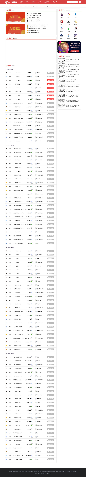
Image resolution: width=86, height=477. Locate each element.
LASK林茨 (29, 148)
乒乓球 (60, 6)
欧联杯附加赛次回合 (18, 383)
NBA (37, 6)
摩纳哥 (29, 364)
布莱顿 (29, 376)
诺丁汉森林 (29, 178)
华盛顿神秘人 (28, 194)
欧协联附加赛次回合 (18, 357)
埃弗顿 (38, 304)
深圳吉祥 (29, 228)
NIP (38, 448)
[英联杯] (75, 36)
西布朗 (38, 269)
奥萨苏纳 (29, 80)
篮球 (33, 2)
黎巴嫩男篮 (29, 345)
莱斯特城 (39, 266)
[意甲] (75, 15)
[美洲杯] (61, 29)
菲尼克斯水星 (40, 194)
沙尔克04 (39, 91)
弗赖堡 (29, 368)
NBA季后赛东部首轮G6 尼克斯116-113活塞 (37, 28)
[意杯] (68, 29)
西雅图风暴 (39, 315)
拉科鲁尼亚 (39, 99)
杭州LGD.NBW (40, 330)
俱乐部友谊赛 (17, 451)
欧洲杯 (21, 6)
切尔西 (38, 95)
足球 (27, 2)
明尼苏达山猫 (40, 106)
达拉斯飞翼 (39, 186)
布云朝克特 (29, 239)
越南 (30, 232)
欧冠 (9, 6)
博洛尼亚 (29, 72)
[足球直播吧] (11, 2)
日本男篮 (39, 341)
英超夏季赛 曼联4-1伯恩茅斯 (34, 19)
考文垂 (38, 167)
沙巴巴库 (29, 156)
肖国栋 (29, 243)
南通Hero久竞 (28, 455)
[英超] (61, 15)
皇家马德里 (29, 300)
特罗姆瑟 (39, 376)
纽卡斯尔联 (29, 269)
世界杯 (17, 6)
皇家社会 (39, 300)
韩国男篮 (39, 345)
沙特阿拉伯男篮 (28, 341)
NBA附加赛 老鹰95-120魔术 (33, 32)
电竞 (53, 6)
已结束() (51, 72)
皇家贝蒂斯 (39, 171)
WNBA (44, 6)
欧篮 (40, 6)
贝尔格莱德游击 (28, 360)
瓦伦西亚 (29, 171)
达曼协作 (29, 160)
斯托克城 (29, 163)
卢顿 (38, 258)
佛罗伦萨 (39, 88)
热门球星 (46, 2)
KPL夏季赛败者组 (16, 330)
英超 (29, 6)
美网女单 (17, 76)
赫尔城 (38, 163)
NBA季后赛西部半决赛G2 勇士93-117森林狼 (37, 26)
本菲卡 (38, 387)
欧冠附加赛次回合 (17, 148)
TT (30, 432)
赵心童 (29, 137)
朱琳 (38, 76)
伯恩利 (38, 285)
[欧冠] (68, 22)
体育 (39, 2)
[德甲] (61, 22)
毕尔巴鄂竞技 (40, 410)
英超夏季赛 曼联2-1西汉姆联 (34, 20)
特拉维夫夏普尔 (28, 372)
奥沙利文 (39, 141)
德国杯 (16, 91)
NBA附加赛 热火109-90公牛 (33, 30)
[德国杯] (75, 22)
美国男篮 (39, 417)
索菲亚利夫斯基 (40, 288)
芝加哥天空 (29, 182)
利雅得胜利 (39, 160)
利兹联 (38, 178)
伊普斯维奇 (29, 266)
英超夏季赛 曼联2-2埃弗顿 (33, 17)
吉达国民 (29, 251)
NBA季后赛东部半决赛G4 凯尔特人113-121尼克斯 (38, 25)
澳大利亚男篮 (40, 444)
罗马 (30, 88)
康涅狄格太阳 (40, 182)
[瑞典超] (61, 36)
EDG (30, 448)
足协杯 (25, 6)
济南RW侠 (39, 455)
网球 (56, 6)
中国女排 (29, 220)
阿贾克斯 (29, 357)
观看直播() (51, 80)
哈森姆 (38, 84)
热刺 (30, 406)
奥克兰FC (39, 251)
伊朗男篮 (29, 429)
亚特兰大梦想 (28, 110)
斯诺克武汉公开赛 (16, 141)
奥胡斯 (29, 387)
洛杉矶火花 (39, 110)
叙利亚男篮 (29, 444)
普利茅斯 (29, 167)
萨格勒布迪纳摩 (40, 292)
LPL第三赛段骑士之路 (17, 432)
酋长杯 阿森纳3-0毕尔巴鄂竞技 (34, 15)
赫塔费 (38, 360)
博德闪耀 (29, 175)
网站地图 (55, 2)
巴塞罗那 (29, 410)
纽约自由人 (39, 421)
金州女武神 (29, 106)
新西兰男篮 (39, 429)
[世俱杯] (68, 36)
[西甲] (68, 15)
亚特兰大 (39, 372)
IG (37, 432)
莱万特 (38, 80)
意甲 (16, 72)
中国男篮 (39, 349)
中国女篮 (29, 451)
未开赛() (51, 103)
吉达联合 (29, 84)
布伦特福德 (39, 254)
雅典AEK (29, 288)
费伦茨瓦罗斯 (28, 383)
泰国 (38, 232)
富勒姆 (29, 95)
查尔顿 (38, 406)
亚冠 (13, 6)
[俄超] (75, 29)
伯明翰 (29, 254)
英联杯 (17, 254)
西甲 (16, 80)
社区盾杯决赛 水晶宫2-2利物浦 (34, 13)
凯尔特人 (39, 148)
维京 (30, 292)
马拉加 (29, 99)
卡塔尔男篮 (29, 349)
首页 (21, 2)
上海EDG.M (28, 330)
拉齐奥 (38, 72)
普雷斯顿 (29, 304)
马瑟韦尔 (39, 368)
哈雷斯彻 (29, 91)
